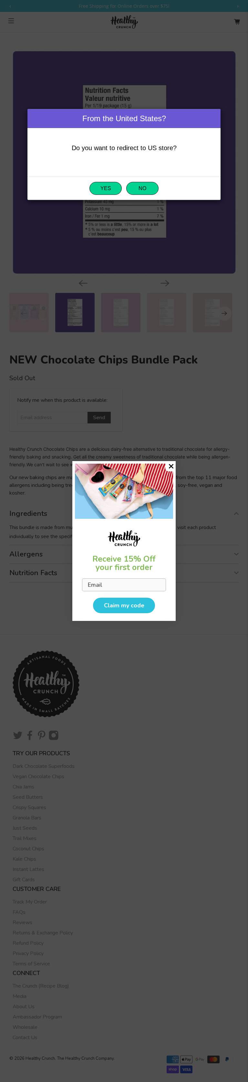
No (142, 188)
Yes (105, 188)
